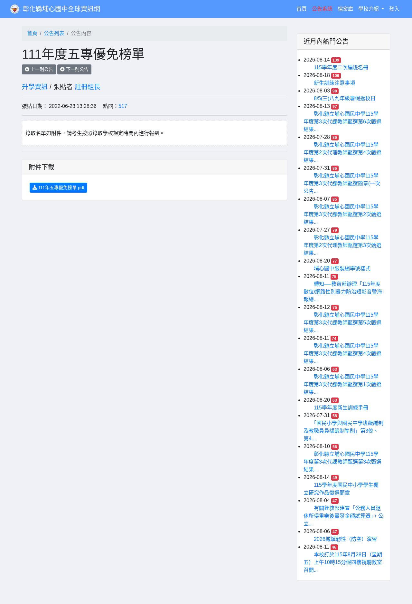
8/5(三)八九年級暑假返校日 (345, 98)
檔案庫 (345, 9)
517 (122, 106)
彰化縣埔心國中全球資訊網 (61, 9)
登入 (394, 9)
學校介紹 (369, 9)
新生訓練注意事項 (334, 83)
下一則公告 (77, 69)
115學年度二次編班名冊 (341, 67)
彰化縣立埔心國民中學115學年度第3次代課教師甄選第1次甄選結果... (342, 384)
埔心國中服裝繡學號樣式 (342, 268)
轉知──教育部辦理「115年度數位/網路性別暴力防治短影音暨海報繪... (343, 291)
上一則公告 (41, 69)
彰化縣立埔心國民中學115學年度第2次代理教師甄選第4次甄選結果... (342, 152)
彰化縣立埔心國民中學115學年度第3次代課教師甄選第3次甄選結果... (342, 461)
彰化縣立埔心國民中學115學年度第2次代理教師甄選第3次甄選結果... (342, 245)
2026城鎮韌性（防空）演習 (345, 539)
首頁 (302, 9)
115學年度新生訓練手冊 (341, 407)
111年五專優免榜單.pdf (60, 187)
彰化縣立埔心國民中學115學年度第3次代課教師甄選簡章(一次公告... (342, 183)
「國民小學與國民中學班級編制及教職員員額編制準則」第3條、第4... (343, 430)
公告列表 (54, 33)
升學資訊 (35, 87)
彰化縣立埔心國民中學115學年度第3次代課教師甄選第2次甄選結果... (342, 214)
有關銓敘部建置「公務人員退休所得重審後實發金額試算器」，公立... (343, 515)
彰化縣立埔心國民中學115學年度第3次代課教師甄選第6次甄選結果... (342, 121)
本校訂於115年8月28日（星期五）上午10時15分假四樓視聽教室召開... (343, 562)
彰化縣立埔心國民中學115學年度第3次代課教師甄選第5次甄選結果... (342, 322)
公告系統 (322, 9)
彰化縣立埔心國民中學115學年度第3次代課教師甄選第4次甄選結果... (342, 353)
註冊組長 (87, 87)
